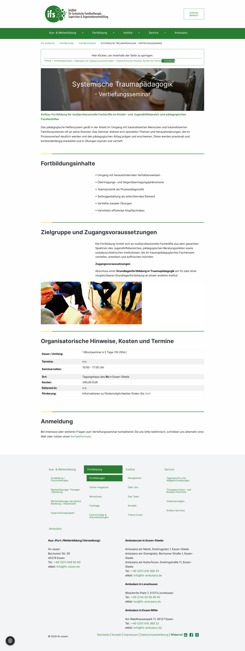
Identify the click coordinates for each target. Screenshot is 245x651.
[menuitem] (62, 33)
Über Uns (133, 487)
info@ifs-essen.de (68, 566)
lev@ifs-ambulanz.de (147, 601)
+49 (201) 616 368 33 (145, 571)
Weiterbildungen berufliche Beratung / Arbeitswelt (66, 502)
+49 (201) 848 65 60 (67, 562)
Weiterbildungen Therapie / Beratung (65, 491)
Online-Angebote (99, 487)
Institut (127, 32)
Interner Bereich (193, 14)
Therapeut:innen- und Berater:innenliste (178, 491)
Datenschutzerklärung (154, 634)
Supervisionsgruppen (63, 512)
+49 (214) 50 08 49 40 (145, 597)
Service (153, 32)
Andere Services (175, 510)
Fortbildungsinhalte (63, 61)
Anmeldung (169, 61)
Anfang (47, 61)
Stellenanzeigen (175, 501)
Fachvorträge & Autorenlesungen (99, 516)
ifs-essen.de (48, 43)
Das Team (133, 496)
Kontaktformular (81, 436)
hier (147, 393)
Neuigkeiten (134, 478)
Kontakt (132, 505)
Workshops (95, 496)
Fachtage (94, 505)
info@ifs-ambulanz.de (148, 575)
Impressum (131, 634)
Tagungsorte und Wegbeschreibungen (178, 479)
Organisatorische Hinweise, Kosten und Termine (139, 61)
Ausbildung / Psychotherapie (59, 479)
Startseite (103, 634)
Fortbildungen (87, 43)
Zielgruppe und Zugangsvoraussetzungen (94, 61)
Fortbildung (99, 32)
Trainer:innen (135, 514)
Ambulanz (181, 32)
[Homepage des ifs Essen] (76, 13)
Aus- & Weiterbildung (62, 32)
